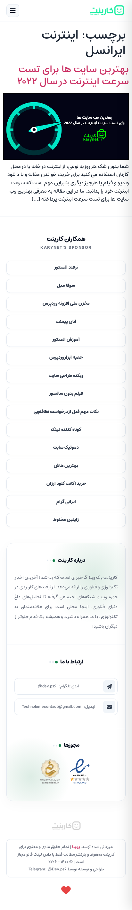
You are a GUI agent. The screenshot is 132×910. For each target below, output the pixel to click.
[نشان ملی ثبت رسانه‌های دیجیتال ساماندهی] (50, 773)
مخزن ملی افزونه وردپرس (66, 304)
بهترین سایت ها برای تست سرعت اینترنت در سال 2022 (73, 76)
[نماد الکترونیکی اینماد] (79, 773)
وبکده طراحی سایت (66, 376)
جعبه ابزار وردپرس (66, 358)
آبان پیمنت (66, 322)
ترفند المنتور (66, 267)
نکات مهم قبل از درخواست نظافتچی (66, 412)
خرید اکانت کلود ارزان (66, 484)
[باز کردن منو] (12, 10)
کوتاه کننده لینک (66, 430)
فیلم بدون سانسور (66, 394)
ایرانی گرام (66, 502)
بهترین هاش (66, 466)
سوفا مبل (66, 286)
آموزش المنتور (66, 340)
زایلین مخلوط (66, 520)
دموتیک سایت (66, 448)
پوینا (76, 847)
